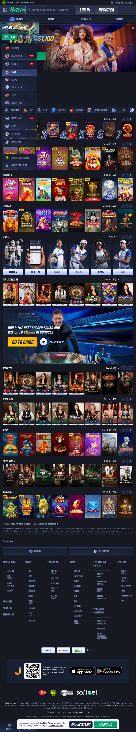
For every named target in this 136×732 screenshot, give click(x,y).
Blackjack (55, 583)
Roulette (54, 578)
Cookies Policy (100, 590)
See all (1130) (109, 430)
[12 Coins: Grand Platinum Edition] (109, 189)
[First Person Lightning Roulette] (93, 383)
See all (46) (110, 399)
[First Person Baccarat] (109, 475)
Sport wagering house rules (102, 635)
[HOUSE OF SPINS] (90, 131)
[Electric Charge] (43, 158)
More (89, 650)
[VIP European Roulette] (43, 383)
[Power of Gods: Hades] (126, 220)
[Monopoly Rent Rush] (93, 220)
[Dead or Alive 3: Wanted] (109, 131)
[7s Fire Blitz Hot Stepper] (127, 131)
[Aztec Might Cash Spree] (76, 189)
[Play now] (68, 47)
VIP (122, 600)
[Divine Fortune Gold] (93, 189)
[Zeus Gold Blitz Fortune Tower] (109, 506)
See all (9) (110, 368)
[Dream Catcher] (109, 294)
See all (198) (109, 144)
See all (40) (110, 279)
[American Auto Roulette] (76, 294)
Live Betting (78, 576)
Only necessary (81, 724)
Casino (51, 19)
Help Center (104, 551)
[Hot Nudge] (43, 444)
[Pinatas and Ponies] (93, 444)
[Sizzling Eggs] (76, 220)
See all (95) (110, 119)
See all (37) (110, 460)
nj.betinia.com (110, 705)
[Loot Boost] (43, 189)
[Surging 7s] (93, 506)
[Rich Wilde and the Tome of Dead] (126, 506)
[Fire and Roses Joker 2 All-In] (60, 189)
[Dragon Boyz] (43, 220)
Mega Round (126, 586)
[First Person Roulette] (93, 475)
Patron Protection (27, 2)
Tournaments (126, 595)
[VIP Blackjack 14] (126, 414)
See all (112, 236)
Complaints (101, 628)
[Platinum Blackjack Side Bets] (126, 475)
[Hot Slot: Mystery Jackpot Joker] (60, 444)
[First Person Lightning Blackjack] (60, 475)
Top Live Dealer (54, 572)
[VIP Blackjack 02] (109, 414)
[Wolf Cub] (126, 444)
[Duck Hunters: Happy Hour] (71, 131)
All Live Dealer (54, 596)
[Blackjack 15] (43, 414)
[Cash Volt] (60, 506)
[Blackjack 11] (60, 414)
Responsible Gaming (13, 2)
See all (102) (109, 205)
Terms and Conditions (101, 622)
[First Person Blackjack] (43, 475)
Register (106, 9)
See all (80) (110, 174)
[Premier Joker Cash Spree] (60, 158)
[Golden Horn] (126, 189)
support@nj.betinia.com (78, 712)
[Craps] (60, 294)
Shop (123, 590)
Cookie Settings (56, 726)
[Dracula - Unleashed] (109, 158)
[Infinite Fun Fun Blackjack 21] (93, 294)
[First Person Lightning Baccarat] (76, 475)
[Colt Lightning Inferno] (109, 220)
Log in (85, 9)
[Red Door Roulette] (43, 294)
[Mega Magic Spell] (76, 158)
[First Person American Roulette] (126, 383)
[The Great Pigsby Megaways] (53, 131)
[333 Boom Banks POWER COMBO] (43, 506)
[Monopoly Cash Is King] (60, 220)
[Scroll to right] (130, 119)
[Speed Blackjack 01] (93, 414)
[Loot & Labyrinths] (126, 158)
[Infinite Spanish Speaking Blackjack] (126, 294)
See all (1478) (109, 491)
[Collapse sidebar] (5, 9)
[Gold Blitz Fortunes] (76, 506)
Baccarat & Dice (54, 589)
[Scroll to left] (124, 119)
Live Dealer (85, 19)
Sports (119, 19)
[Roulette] (60, 383)
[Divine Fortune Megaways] (109, 444)
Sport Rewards (124, 579)
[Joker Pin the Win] (76, 444)
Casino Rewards (124, 572)
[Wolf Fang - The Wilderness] (93, 158)
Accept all (105, 724)
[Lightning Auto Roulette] (109, 383)
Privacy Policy (100, 575)
